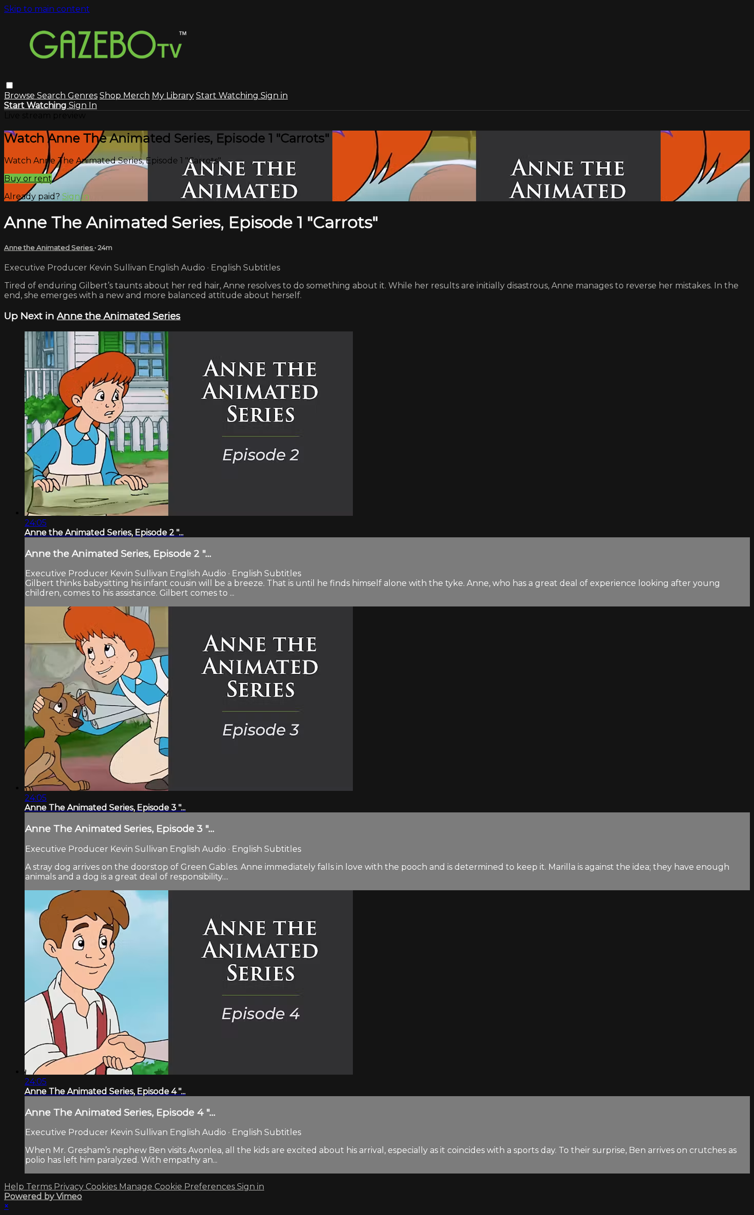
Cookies (102, 1186)
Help (15, 1186)
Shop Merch (125, 95)
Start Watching (228, 95)
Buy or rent (28, 178)
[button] (9, 85)
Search (52, 95)
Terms (40, 1186)
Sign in (274, 95)
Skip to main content (47, 9)
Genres (82, 95)
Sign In (83, 105)
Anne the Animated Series (49, 247)
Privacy (70, 1186)
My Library (173, 95)
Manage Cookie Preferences (178, 1186)
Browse (20, 95)
